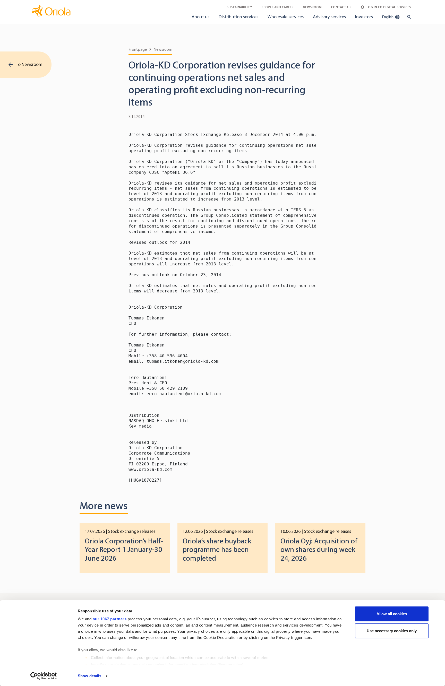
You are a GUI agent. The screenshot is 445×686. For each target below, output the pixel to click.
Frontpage (138, 49)
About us (200, 17)
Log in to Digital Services (388, 7)
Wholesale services (286, 17)
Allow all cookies (391, 614)
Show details (89, 676)
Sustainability (239, 7)
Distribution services (238, 17)
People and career (277, 7)
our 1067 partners (110, 619)
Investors (364, 17)
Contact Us (341, 7)
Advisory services (329, 17)
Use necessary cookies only (392, 631)
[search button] (408, 17)
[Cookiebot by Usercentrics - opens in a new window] (43, 676)
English (388, 16)
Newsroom (312, 7)
